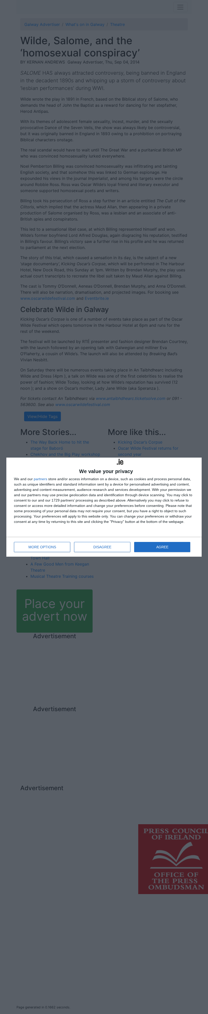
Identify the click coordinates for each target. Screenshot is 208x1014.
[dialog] (104, 507)
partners (40, 479)
